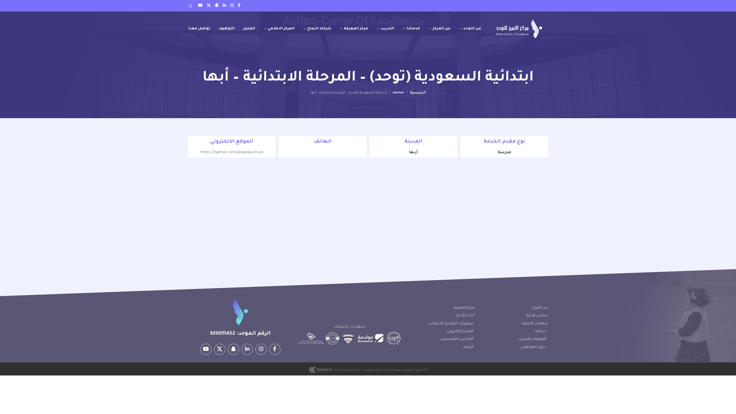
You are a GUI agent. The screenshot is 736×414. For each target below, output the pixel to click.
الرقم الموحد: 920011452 (240, 334)
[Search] (190, 6)
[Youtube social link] (200, 5)
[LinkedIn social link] (224, 5)
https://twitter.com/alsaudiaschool (231, 152)
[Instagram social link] (232, 5)
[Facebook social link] (239, 5)
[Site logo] (519, 28)
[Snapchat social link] (217, 5)
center (398, 93)
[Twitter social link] (209, 5)
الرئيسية (418, 93)
